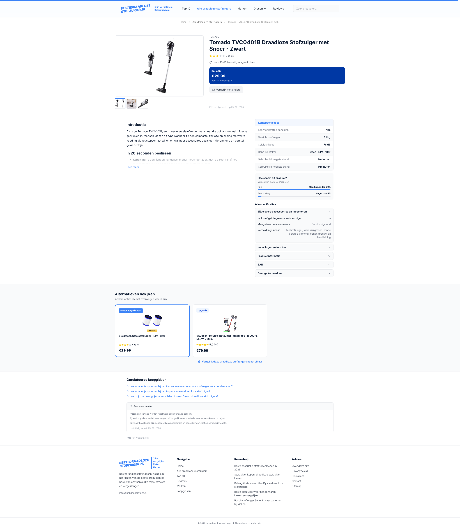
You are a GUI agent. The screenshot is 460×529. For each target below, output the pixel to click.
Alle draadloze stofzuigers (214, 8)
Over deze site (300, 465)
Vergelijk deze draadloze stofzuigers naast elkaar (232, 361)
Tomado (214, 36)
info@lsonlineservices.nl (133, 492)
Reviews (278, 8)
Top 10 (186, 8)
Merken (242, 8)
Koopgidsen (184, 491)
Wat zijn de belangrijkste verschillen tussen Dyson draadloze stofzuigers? (174, 396)
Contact (296, 480)
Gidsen (258, 8)
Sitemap (297, 486)
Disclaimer (298, 475)
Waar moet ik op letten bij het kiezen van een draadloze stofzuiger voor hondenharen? (182, 386)
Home (183, 21)
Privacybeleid (300, 470)
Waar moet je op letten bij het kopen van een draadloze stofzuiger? (170, 391)
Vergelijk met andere (228, 89)
